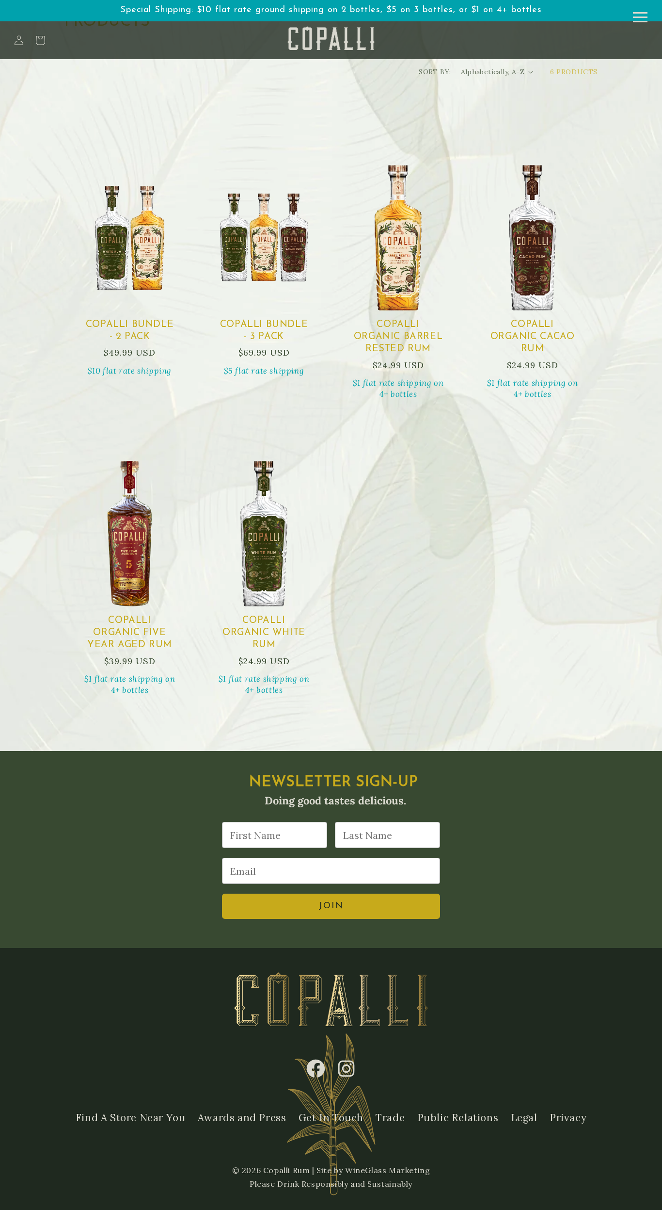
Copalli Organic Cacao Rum (532, 337)
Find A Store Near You (131, 1117)
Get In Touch (331, 1117)
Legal (524, 1117)
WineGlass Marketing (387, 1170)
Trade (390, 1117)
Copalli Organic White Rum (263, 633)
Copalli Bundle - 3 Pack (264, 331)
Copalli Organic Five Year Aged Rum (129, 633)
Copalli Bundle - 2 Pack (129, 331)
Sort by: (435, 71)
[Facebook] (316, 1068)
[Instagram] (346, 1068)
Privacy (568, 1117)
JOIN (331, 906)
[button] (40, 40)
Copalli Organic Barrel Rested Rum (398, 337)
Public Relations (458, 1117)
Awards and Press (242, 1117)
